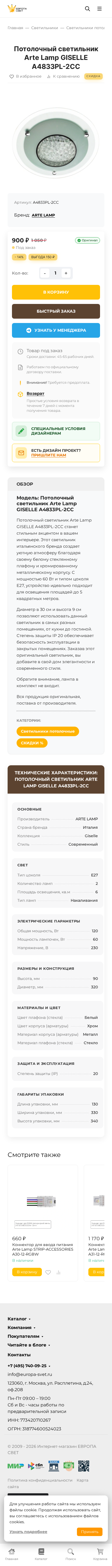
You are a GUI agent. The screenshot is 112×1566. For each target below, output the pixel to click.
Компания (20, 1328)
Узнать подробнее (28, 1531)
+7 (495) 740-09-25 (27, 1365)
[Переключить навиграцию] (99, 8)
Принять (89, 1531)
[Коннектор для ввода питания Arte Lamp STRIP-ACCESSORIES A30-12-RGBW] (42, 1200)
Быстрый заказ (56, 311)
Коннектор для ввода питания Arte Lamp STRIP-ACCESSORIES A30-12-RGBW (42, 1249)
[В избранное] (48, 1272)
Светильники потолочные (48, 731)
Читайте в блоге (27, 1345)
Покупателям (23, 1336)
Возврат (35, 393)
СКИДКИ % (32, 743)
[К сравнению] (58, 1272)
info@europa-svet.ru (30, 1374)
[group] (56, 140)
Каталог (17, 1319)
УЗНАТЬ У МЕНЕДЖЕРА (60, 330)
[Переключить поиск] (87, 8)
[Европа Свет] (17, 8)
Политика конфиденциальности (40, 1480)
